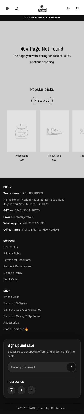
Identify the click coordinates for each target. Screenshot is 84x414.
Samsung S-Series (15, 303)
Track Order (10, 279)
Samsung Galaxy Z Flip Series (21, 316)
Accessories (11, 322)
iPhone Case (11, 296)
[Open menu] (7, 8)
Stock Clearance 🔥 (15, 329)
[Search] (16, 8)
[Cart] (77, 8)
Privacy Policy (12, 253)
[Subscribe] (71, 367)
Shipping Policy (12, 272)
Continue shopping (42, 62)
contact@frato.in (22, 217)
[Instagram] (11, 390)
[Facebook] (21, 390)
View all (41, 100)
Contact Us (10, 247)
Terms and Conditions (17, 260)
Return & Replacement (17, 266)
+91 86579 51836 (33, 223)
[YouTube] (31, 390)
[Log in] (68, 8)
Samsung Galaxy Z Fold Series (22, 309)
